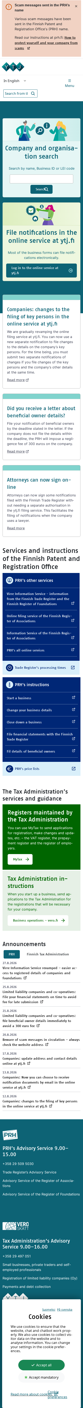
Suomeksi (48, 1309)
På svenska (64, 1309)
